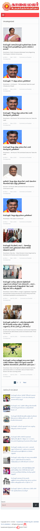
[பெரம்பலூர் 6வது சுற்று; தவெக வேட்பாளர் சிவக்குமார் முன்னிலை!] (12, 137)
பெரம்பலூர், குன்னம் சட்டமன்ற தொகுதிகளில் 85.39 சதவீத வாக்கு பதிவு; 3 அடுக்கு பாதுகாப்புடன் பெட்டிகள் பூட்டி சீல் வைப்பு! (18, 324)
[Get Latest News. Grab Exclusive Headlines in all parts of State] (20, 6)
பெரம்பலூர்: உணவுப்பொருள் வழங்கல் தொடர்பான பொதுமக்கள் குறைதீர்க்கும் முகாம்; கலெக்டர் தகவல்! (19, 47)
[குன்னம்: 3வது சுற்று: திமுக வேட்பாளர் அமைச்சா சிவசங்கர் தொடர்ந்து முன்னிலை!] (12, 171)
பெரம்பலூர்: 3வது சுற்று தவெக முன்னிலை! (17, 215)
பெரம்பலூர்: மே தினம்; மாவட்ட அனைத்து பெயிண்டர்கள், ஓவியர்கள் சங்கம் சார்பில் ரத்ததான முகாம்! (17, 247)
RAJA (6, 57)
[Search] (36, 505)
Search (3, 502)
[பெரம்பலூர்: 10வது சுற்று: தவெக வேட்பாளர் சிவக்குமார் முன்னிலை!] (12, 102)
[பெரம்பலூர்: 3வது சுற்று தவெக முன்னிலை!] (12, 205)
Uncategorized (6, 59)
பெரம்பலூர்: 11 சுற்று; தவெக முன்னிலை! (17, 81)
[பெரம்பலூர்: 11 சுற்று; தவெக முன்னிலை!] (12, 71)
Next (24, 382)
